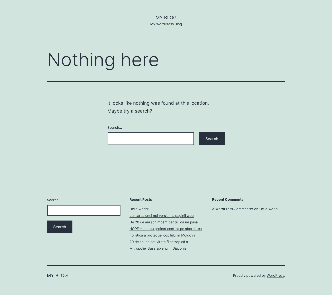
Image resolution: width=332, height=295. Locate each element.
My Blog (166, 17)
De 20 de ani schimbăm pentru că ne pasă (163, 222)
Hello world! (139, 209)
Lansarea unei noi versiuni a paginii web (161, 216)
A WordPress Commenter (232, 209)
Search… (114, 127)
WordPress (275, 275)
